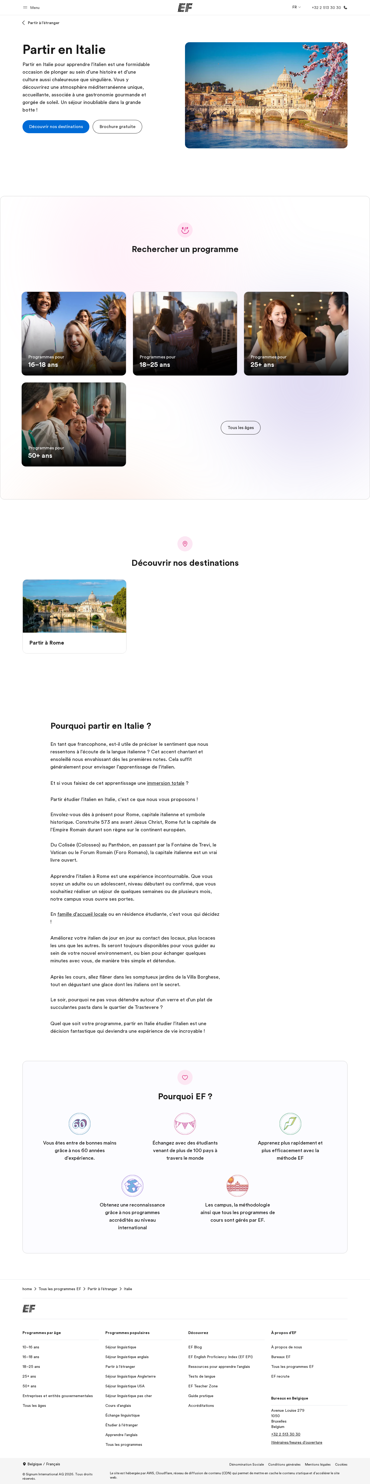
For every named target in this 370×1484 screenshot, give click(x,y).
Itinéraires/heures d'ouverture (296, 1442)
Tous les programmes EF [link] (59, 1289)
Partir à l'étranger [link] (102, 1289)
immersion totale (165, 783)
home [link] (27, 1289)
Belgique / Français (43, 1464)
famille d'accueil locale (82, 914)
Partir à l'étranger (44, 23)
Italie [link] (128, 1289)
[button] (32, 7)
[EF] (185, 7)
